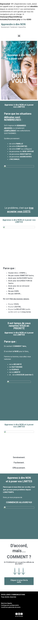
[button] (19, 35)
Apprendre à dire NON (13, 24)
